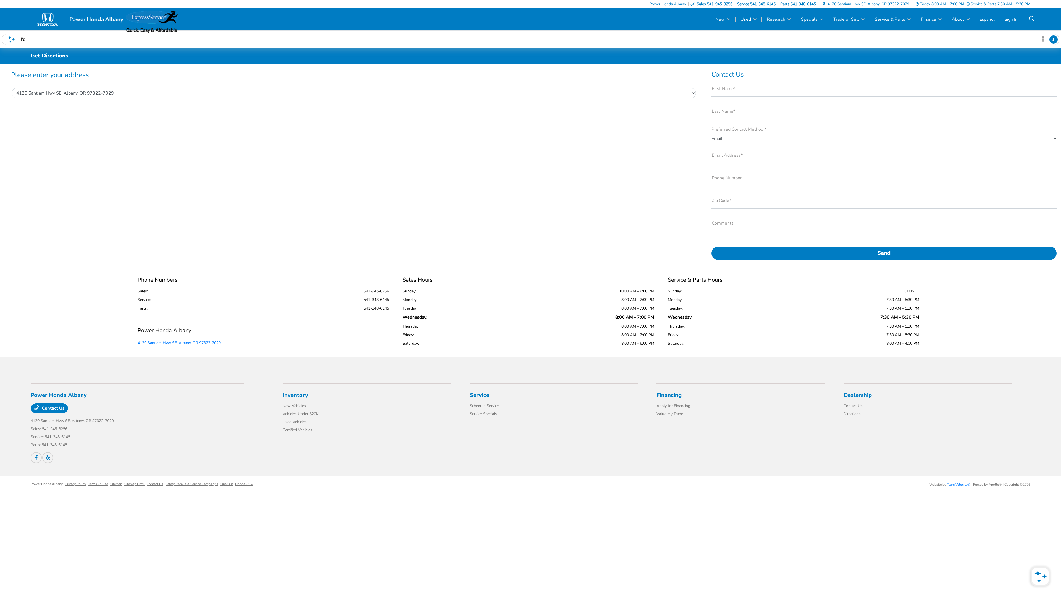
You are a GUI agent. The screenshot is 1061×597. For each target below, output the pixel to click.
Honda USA (244, 484)
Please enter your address (50, 75)
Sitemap (116, 484)
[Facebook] (36, 457)
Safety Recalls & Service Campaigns (192, 484)
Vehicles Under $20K (301, 414)
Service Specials (483, 414)
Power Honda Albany (47, 484)
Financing (669, 395)
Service (479, 395)
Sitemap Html (134, 484)
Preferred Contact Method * (738, 129)
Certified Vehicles (297, 430)
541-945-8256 (376, 291)
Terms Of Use (98, 484)
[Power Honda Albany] (78, 19)
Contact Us (53, 408)
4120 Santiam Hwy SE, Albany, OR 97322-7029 (179, 342)
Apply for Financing (673, 406)
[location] (824, 4)
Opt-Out (226, 484)
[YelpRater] (47, 457)
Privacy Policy (75, 484)
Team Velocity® (958, 484)
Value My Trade (669, 414)
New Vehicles (294, 406)
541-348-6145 (376, 299)
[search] (1031, 19)
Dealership (858, 395)
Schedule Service (484, 406)
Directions (852, 414)
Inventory (295, 395)
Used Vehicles (295, 422)
